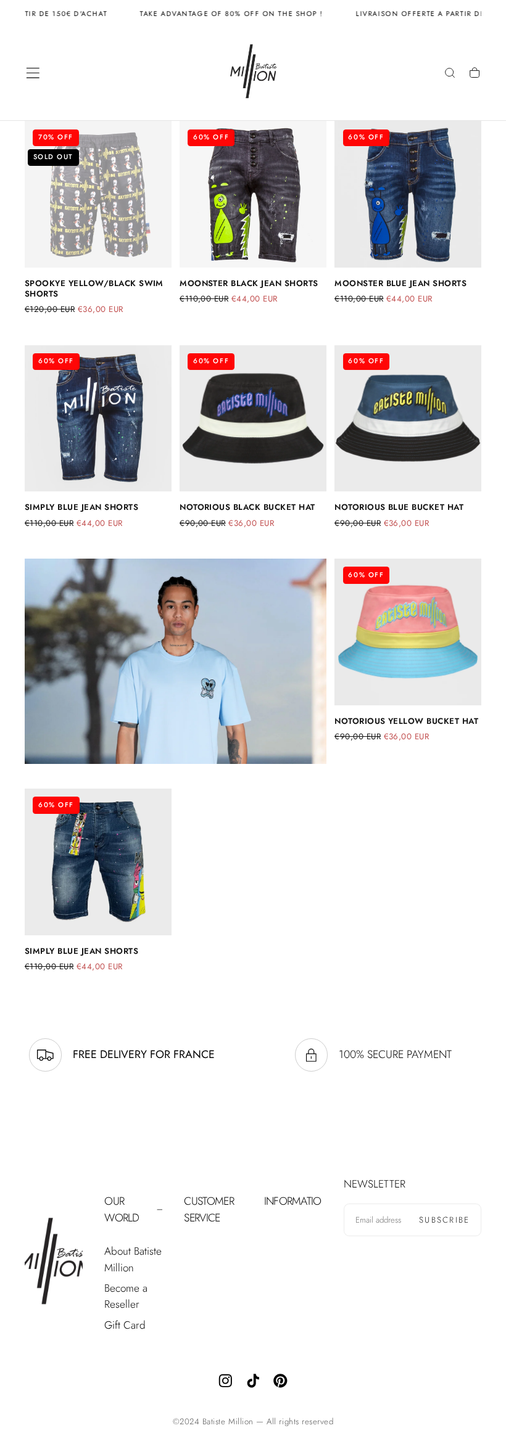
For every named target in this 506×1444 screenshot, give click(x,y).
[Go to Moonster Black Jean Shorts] (253, 194)
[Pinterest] (280, 1380)
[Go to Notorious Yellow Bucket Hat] (407, 632)
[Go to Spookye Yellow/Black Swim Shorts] (98, 194)
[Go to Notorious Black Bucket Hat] (253, 418)
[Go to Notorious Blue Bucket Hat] (407, 418)
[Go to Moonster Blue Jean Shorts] (407, 194)
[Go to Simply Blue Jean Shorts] (98, 418)
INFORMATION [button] (293, 1201)
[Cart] (474, 74)
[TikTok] (253, 1380)
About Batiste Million (133, 1259)
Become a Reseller (125, 1296)
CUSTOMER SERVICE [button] (208, 1209)
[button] (33, 73)
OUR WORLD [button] (121, 1209)
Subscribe (444, 1220)
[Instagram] (225, 1380)
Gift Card (125, 1325)
